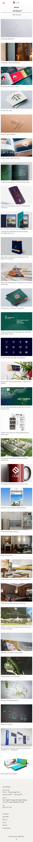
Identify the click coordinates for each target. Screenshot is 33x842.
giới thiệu (6, 816)
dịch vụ (5, 819)
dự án (4, 822)
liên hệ (5, 825)
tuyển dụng (6, 828)
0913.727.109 (7, 807)
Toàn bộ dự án (16, 15)
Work (16, 7)
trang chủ (6, 814)
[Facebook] (16, 839)
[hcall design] (16, 2)
